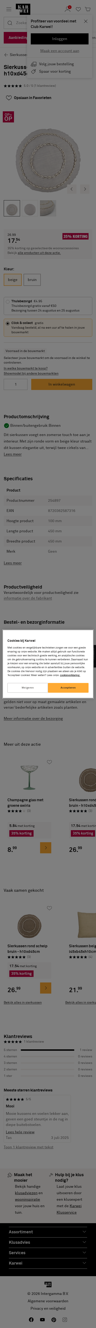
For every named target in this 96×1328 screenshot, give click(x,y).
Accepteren (68, 687)
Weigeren (28, 687)
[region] (47, 664)
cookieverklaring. (70, 675)
